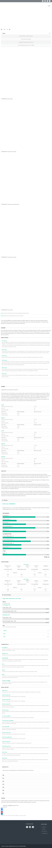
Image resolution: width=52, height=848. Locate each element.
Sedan (22, 815)
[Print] (10, 29)
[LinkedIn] (26, 814)
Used (25, 815)
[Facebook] (26, 809)
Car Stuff (43, 829)
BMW (17, 815)
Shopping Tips (45, 833)
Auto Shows (44, 831)
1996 (15, 815)
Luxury (19, 815)
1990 (2, 815)
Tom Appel (9, 805)
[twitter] (30, 827)
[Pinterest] (26, 812)
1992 (6, 815)
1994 (10, 815)
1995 (13, 815)
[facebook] (27, 827)
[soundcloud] (33, 827)
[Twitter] (26, 810)
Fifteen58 (21, 846)
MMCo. (24, 846)
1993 (8, 815)
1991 (4, 815)
